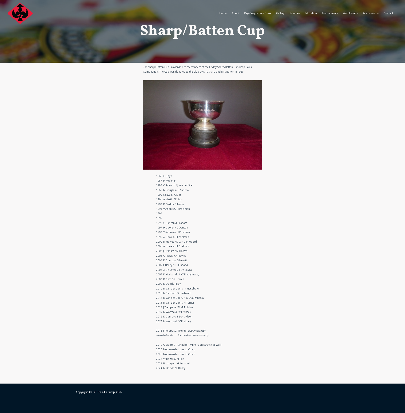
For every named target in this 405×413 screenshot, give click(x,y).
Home (223, 13)
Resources (369, 13)
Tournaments (330, 13)
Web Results (350, 13)
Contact (388, 13)
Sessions (295, 13)
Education (311, 13)
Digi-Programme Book (257, 13)
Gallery (280, 13)
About (235, 13)
